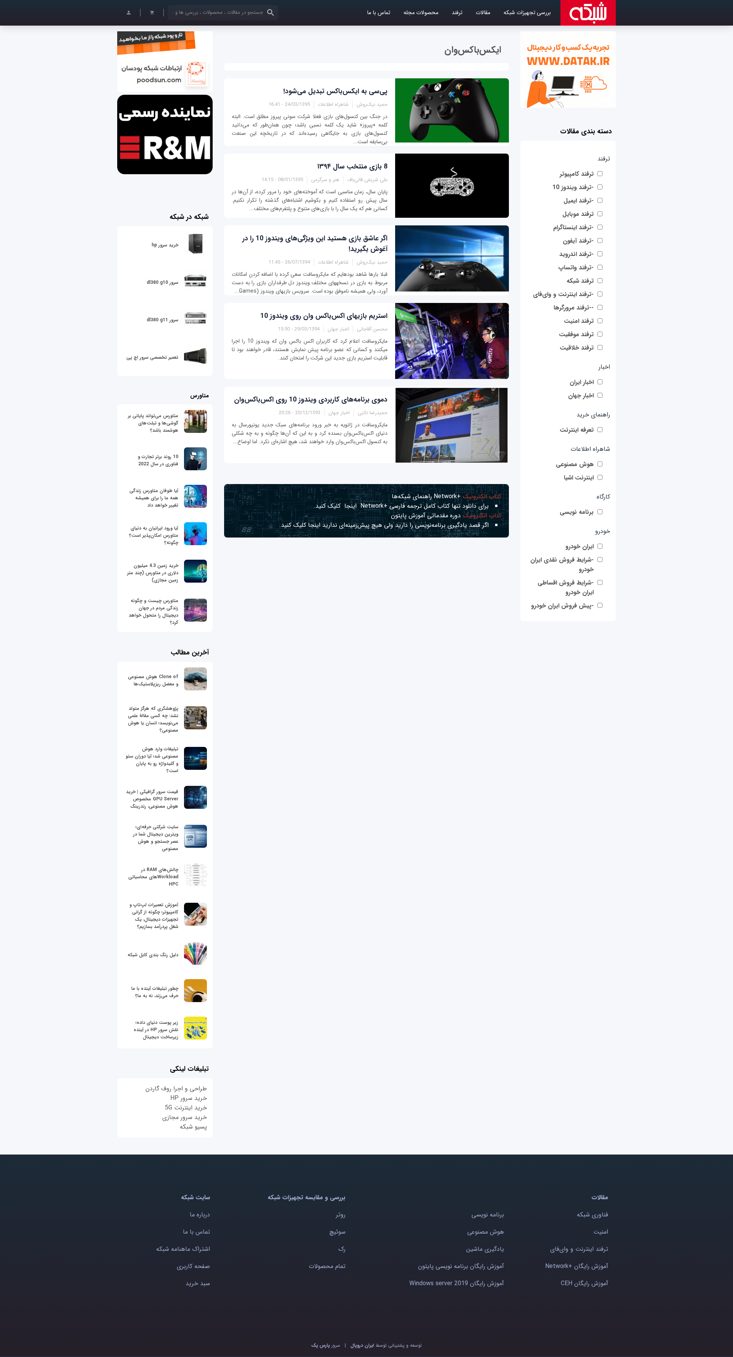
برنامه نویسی (577, 512)
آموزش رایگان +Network (576, 1266)
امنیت (600, 1232)
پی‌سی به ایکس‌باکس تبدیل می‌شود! (335, 91)
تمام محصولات (327, 1266)
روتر (341, 1214)
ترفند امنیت (579, 321)
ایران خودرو (579, 546)
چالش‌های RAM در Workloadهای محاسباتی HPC (153, 877)
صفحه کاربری (193, 1266)
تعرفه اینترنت (577, 430)
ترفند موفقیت (576, 334)
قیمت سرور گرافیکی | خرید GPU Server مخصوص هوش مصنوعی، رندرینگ (152, 799)
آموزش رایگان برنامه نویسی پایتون (461, 1266)
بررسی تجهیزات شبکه (527, 12)
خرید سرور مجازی (184, 1117)
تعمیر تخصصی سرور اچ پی (152, 357)
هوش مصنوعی (575, 464)
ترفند (457, 12)
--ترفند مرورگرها (574, 308)
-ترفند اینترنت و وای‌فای (563, 294)
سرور (325, 1345)
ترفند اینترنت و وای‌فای (579, 1249)
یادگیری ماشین (485, 1249)
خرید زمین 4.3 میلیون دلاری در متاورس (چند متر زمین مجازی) (152, 573)
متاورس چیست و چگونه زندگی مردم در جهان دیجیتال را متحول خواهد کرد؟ (153, 611)
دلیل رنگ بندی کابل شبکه (153, 955)
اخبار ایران (582, 382)
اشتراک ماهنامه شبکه (183, 1249)
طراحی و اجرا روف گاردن (176, 1088)
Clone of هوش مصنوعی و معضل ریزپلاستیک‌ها (153, 680)
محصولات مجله (421, 12)
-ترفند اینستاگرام (573, 227)
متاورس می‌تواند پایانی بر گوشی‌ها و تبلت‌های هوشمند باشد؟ (153, 423)
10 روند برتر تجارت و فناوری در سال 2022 (158, 460)
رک (342, 1249)
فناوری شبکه (592, 1214)
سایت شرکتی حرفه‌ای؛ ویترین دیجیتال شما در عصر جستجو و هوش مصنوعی (155, 837)
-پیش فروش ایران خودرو (562, 605)
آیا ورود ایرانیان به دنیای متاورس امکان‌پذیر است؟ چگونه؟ (153, 535)
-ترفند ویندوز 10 (573, 187)
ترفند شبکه (580, 281)
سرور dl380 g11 (162, 320)
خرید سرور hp (165, 245)
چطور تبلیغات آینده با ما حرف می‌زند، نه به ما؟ (154, 992)
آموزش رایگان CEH (584, 1283)
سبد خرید (198, 1283)
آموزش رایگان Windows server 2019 (456, 1283)
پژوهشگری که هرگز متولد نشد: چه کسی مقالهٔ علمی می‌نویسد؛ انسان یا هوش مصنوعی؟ (153, 719)
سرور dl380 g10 (162, 282)
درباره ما (200, 1214)
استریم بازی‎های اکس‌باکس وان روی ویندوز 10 (323, 316)
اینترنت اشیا (579, 478)
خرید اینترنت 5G (186, 1107)
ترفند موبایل (578, 214)
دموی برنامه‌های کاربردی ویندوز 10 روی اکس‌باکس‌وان (310, 399)
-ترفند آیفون (578, 241)
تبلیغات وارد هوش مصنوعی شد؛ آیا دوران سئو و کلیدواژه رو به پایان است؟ (152, 759)
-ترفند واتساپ (576, 267)
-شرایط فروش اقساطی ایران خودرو (566, 587)
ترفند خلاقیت (577, 348)
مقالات (483, 12)
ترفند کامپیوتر (577, 174)
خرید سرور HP (188, 1098)
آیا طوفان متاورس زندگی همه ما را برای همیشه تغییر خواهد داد (153, 498)
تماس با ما (378, 12)
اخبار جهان (581, 395)
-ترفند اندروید (576, 254)
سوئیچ (337, 1232)
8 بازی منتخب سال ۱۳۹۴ (352, 166)
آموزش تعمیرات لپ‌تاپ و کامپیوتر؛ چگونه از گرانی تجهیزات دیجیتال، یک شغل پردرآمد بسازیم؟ (153, 915)
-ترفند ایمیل (578, 201)
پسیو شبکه (193, 1127)
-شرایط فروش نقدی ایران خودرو (562, 564)
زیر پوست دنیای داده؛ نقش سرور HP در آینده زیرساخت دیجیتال (156, 1030)
